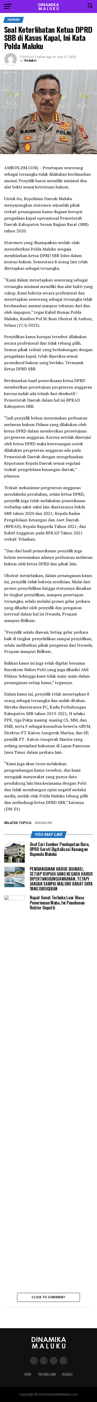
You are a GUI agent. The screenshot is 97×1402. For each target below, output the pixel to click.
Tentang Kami (47, 1374)
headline (44, 823)
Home (27, 1374)
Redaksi (30, 60)
